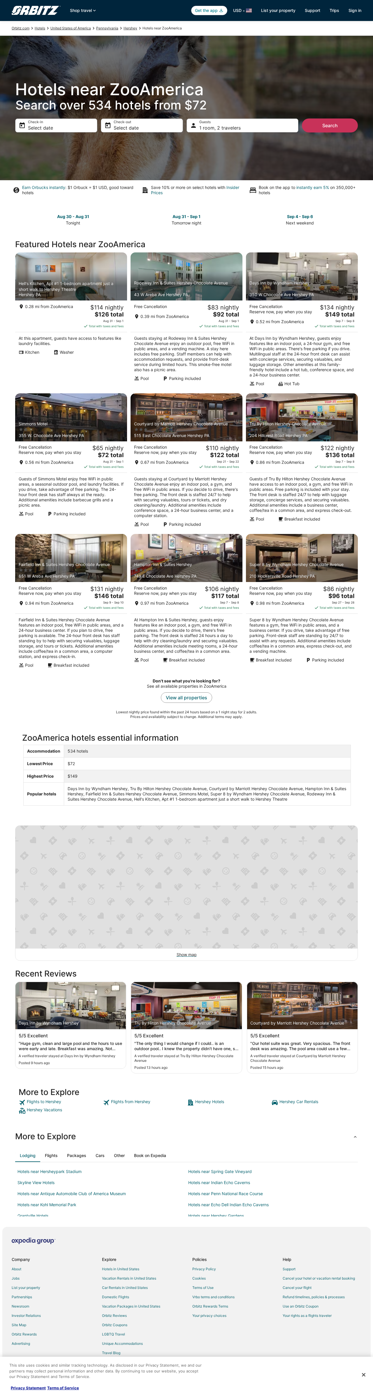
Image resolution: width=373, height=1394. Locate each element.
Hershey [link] (130, 28)
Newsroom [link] (20, 1306)
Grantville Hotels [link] (32, 1215)
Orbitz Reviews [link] (114, 1315)
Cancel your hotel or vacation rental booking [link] (319, 1278)
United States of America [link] (70, 28)
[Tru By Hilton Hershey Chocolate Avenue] (302, 462)
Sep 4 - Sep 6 (300, 216)
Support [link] (289, 1269)
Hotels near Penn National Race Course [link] (225, 1193)
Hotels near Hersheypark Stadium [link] (49, 1171)
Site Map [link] (19, 1325)
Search (330, 125)
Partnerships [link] (22, 1297)
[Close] (363, 1374)
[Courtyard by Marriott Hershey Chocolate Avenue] (186, 462)
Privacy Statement (28, 1388)
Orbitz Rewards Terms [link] (210, 1306)
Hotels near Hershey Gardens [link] (216, 1215)
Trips (334, 10)
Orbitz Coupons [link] (114, 1325)
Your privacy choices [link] (209, 1315)
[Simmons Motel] (71, 462)
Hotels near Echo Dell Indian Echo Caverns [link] (228, 1204)
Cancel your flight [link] (297, 1287)
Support (312, 10)
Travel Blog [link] (111, 1353)
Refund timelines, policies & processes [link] (314, 1297)
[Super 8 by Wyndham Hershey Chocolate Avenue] (302, 602)
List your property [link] (26, 1287)
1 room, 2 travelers (220, 128)
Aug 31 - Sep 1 (186, 216)
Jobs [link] (16, 1278)
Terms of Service (63, 1388)
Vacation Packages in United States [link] (131, 1306)
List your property (278, 10)
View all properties (186, 697)
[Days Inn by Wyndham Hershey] (302, 321)
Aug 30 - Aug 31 (73, 216)
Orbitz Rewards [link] (24, 1334)
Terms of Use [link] (203, 1287)
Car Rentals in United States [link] (125, 1287)
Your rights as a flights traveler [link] (307, 1315)
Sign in (355, 10)
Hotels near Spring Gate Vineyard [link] (220, 1171)
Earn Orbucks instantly (43, 187)
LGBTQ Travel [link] (113, 1334)
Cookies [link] (199, 1278)
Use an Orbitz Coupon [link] (301, 1306)
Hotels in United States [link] (120, 1269)
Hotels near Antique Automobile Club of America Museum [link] (71, 1193)
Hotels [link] (40, 28)
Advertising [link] (21, 1343)
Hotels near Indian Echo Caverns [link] (219, 1182)
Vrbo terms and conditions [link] (213, 1297)
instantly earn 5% (312, 187)
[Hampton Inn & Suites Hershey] (186, 602)
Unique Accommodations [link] (122, 1343)
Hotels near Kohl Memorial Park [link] (46, 1204)
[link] (60, 1102)
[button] (186, 1136)
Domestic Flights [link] (115, 1297)
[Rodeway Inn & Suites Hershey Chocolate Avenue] (186, 321)
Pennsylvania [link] (107, 28)
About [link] (16, 1269)
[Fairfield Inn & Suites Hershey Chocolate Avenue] (71, 602)
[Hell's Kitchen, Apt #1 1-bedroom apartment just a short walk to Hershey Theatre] (71, 321)
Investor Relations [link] (26, 1315)
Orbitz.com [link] (20, 28)
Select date (40, 128)
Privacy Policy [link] (204, 1269)
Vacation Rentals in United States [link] (129, 1278)
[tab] (27, 1155)
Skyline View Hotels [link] (35, 1182)
